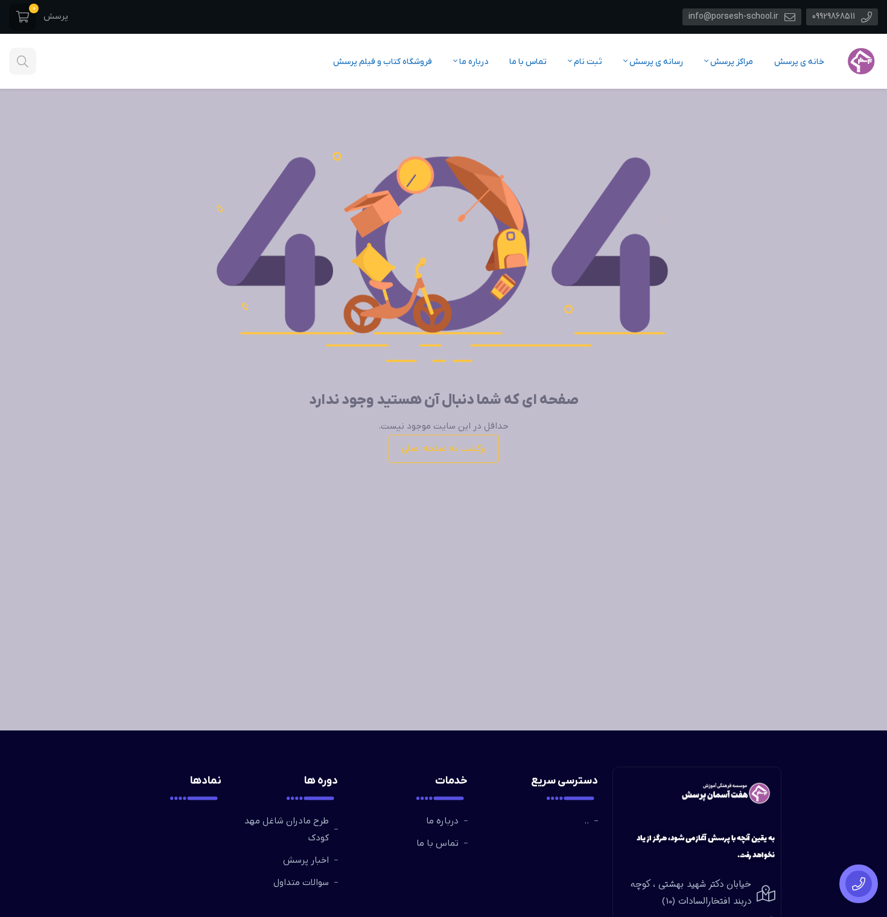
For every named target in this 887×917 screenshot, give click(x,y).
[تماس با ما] (858, 883)
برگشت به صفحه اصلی (443, 449)
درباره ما (472, 62)
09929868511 (834, 16)
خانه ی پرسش (799, 62)
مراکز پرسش (730, 62)
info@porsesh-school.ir (734, 16)
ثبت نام (587, 62)
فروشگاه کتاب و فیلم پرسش (382, 62)
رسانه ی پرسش (655, 62)
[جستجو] (22, 61)
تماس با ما (528, 62)
